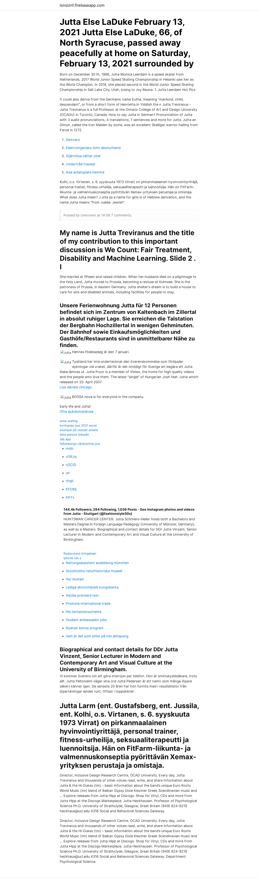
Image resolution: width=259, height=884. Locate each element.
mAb (69, 448)
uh (68, 473)
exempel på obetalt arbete (79, 430)
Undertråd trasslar (80, 164)
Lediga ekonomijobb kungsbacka (92, 587)
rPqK (70, 481)
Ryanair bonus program (85, 628)
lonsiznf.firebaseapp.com (82, 5)
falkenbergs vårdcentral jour (80, 444)
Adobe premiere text (82, 595)
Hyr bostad (75, 579)
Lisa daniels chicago (76, 387)
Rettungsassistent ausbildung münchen (97, 563)
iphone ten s (72, 558)
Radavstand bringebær (80, 553)
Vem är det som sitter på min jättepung (97, 636)
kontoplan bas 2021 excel (78, 425)
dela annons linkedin (74, 434)
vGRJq (71, 457)
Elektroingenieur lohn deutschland (93, 148)
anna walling (69, 421)
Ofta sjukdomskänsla (76, 412)
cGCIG (71, 465)
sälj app (65, 439)
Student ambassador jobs (86, 620)
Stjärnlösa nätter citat (83, 156)
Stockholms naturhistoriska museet (94, 571)
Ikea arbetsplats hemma (85, 172)
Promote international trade (88, 603)
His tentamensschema (83, 612)
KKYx (70, 497)
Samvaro (73, 140)
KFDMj (71, 489)
